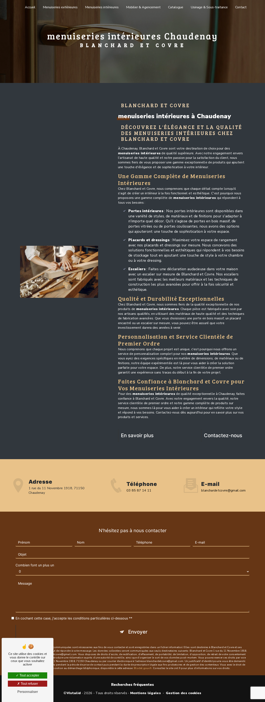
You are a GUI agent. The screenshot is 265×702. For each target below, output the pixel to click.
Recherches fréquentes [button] (132, 684)
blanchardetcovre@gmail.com (223, 490)
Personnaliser (27, 691)
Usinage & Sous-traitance (209, 7)
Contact (241, 7)
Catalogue (175, 7)
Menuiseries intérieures (102, 7)
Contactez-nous (223, 435)
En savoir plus (137, 435)
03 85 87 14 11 (138, 490)
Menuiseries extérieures (60, 7)
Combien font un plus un (35, 565)
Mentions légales (145, 693)
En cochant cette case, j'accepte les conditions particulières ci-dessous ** (74, 618)
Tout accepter (29, 675)
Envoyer (137, 632)
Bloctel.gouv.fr (143, 668)
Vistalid (74, 693)
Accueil (30, 7)
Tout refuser (29, 683)
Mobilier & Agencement (143, 7)
